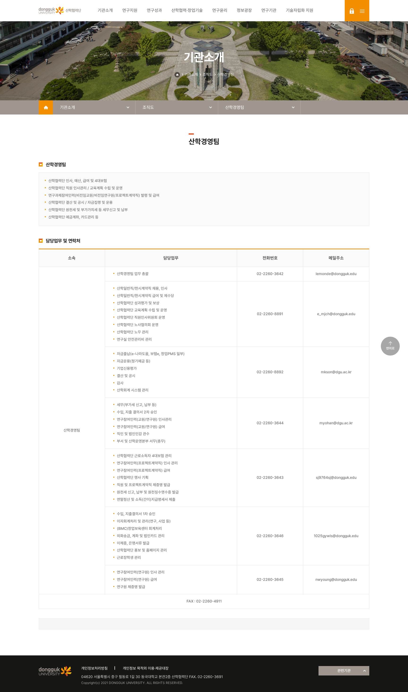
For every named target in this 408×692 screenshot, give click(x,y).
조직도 (207, 74)
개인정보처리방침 (94, 668)
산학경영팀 (225, 74)
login (351, 11)
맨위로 (390, 348)
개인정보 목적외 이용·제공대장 (146, 668)
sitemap (362, 11)
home (46, 107)
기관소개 (191, 74)
